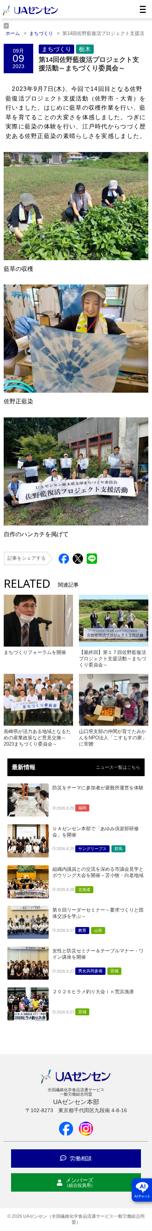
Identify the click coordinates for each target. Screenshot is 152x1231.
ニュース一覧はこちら (118, 767)
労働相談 (80, 1158)
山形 (98, 930)
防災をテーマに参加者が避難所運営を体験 (98, 787)
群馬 (118, 848)
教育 (82, 930)
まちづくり (56, 49)
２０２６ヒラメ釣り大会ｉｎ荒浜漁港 (93, 991)
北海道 (84, 889)
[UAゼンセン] (30, 14)
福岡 (82, 808)
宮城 (114, 971)
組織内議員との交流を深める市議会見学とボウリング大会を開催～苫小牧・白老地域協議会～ (98, 875)
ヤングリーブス (92, 848)
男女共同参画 (90, 971)
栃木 (85, 49)
